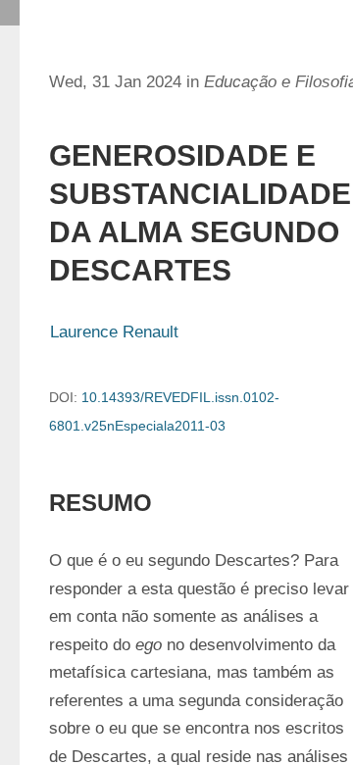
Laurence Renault (114, 332)
